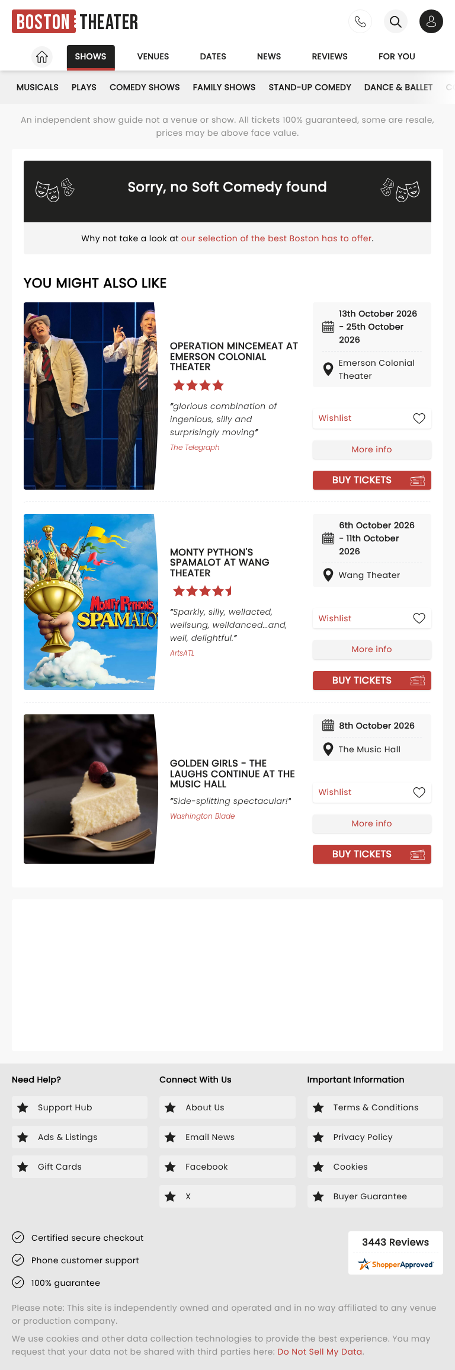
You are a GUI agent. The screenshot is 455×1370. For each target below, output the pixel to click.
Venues (153, 56)
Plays (84, 87)
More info (372, 449)
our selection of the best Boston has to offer (276, 238)
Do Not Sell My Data (319, 1352)
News (269, 56)
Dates (213, 56)
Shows (91, 56)
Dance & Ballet (398, 87)
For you (397, 56)
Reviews (330, 56)
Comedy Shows (145, 87)
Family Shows (224, 87)
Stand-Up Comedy (310, 87)
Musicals (38, 87)
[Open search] (396, 21)
